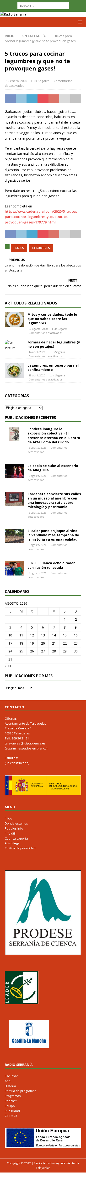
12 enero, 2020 (16, 81)
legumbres (41, 248)
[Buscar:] (43, 5)
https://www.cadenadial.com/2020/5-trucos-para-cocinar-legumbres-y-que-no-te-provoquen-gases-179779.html (41, 216)
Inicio (8, 818)
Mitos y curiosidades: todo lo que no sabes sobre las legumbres (52, 318)
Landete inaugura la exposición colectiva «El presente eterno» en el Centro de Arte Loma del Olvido (53, 435)
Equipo (10, 1106)
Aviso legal (12, 843)
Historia (10, 1086)
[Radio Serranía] (13, 14)
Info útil (10, 833)
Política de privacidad (20, 848)
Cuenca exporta (16, 838)
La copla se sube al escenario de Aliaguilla (52, 467)
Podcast (10, 1101)
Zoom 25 (11, 1115)
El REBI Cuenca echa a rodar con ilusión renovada (51, 565)
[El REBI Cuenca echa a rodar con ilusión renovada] (14, 568)
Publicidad (12, 1111)
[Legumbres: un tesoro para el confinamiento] (14, 370)
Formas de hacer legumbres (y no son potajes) (53, 344)
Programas (13, 1096)
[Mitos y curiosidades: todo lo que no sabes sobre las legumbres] (14, 319)
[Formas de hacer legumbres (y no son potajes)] (14, 345)
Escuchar (11, 1076)
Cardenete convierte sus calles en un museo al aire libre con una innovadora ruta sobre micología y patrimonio (54, 500)
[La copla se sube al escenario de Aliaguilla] (14, 471)
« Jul (8, 666)
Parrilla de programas (20, 1091)
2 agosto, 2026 (37, 447)
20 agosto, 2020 (38, 329)
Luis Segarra (40, 81)
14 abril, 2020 (37, 352)
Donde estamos (16, 823)
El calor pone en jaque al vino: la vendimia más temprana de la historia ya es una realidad (53, 535)
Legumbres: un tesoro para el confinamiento (53, 367)
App (8, 1081)
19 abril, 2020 (37, 375)
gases (19, 248)
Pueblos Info (14, 828)
